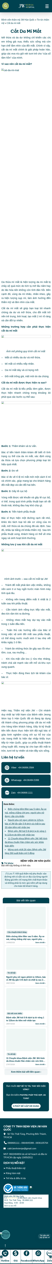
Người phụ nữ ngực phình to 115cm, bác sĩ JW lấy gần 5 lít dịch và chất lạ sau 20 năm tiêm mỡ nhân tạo (25, 824)
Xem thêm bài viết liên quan (26, 1072)
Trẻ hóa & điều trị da (16, 1178)
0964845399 (27, 1143)
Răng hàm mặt (13, 1173)
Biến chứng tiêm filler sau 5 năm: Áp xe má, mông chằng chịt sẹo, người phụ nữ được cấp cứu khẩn (25, 813)
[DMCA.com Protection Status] (39, 1188)
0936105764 (42, 1143)
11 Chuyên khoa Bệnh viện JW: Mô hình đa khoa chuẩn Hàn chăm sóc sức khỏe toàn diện (26, 842)
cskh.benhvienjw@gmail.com (21, 1148)
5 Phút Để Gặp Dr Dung (26, 1106)
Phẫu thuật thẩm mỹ (15, 1168)
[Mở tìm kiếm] (5, 6)
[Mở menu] (47, 6)
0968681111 (13, 1143)
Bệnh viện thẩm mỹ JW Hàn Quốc (18, 20)
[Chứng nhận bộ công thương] (15, 1188)
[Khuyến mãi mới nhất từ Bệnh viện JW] (5, 1234)
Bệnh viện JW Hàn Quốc (14, 1196)
